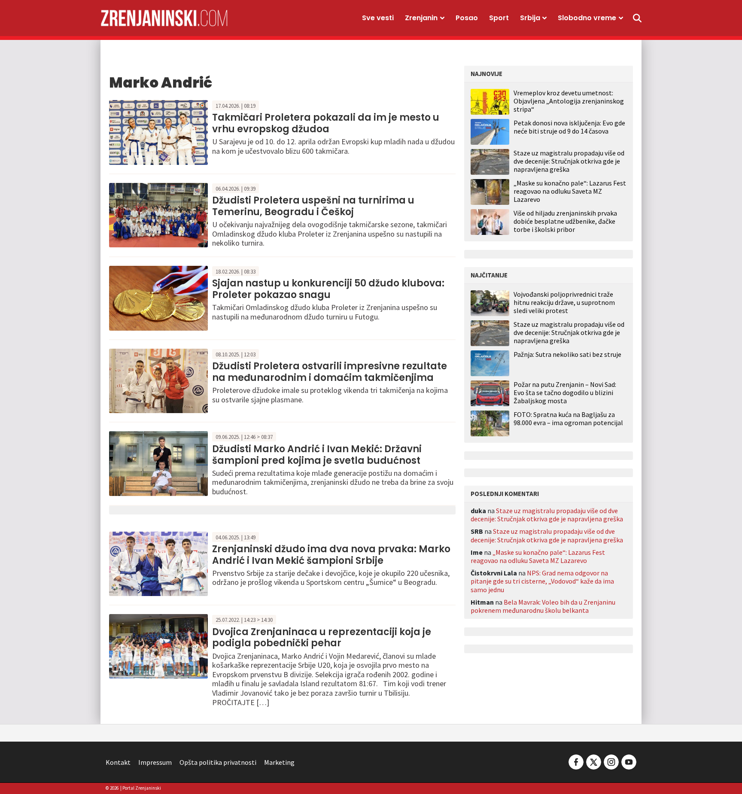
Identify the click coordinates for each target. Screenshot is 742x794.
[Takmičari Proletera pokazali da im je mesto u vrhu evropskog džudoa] (158, 131)
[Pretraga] (637, 18)
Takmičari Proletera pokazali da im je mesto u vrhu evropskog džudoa (325, 123)
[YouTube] (628, 761)
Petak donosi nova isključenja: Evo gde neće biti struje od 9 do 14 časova (569, 127)
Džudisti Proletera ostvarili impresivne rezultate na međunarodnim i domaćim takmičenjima (329, 371)
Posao (467, 18)
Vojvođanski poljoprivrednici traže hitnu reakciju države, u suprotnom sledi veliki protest (564, 302)
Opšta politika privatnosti (217, 762)
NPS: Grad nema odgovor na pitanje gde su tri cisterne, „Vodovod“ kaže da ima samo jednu (542, 581)
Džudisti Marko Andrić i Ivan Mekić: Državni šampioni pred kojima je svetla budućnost (317, 454)
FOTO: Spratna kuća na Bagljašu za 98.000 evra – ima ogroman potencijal (568, 419)
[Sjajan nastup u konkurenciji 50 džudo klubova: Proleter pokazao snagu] (158, 297)
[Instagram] (611, 761)
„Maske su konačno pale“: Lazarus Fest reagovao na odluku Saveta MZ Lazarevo (570, 191)
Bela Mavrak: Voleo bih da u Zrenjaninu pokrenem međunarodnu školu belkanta (543, 606)
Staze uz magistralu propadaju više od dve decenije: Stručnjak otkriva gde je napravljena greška (569, 161)
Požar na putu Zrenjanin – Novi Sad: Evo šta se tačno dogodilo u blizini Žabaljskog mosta (565, 392)
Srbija (530, 18)
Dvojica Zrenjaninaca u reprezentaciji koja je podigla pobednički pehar (321, 637)
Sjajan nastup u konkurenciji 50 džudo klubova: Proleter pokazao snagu (328, 289)
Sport (499, 18)
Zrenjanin (421, 18)
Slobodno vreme (587, 18)
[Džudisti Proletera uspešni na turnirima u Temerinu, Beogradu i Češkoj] (158, 214)
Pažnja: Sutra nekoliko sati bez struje (567, 354)
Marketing (279, 762)
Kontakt (118, 762)
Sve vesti (378, 18)
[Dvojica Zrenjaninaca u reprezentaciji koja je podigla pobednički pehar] (158, 645)
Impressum (155, 762)
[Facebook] (576, 761)
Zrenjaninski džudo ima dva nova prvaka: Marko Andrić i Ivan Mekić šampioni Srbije (331, 554)
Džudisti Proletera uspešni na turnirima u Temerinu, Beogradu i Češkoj (313, 206)
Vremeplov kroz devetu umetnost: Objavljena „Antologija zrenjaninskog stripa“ (569, 100)
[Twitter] (593, 761)
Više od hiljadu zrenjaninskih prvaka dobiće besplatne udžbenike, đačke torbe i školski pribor (565, 221)
